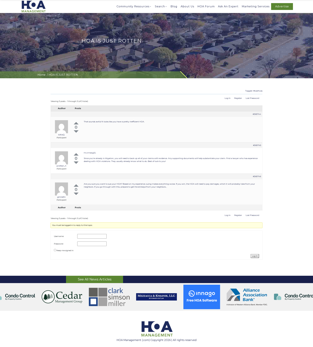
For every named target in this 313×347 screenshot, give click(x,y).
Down (76, 131)
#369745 (257, 145)
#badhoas (257, 91)
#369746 (257, 176)
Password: (59, 243)
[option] (156, 297)
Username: (59, 236)
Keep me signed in (65, 250)
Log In (228, 98)
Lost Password (252, 98)
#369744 (257, 114)
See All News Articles (95, 279)
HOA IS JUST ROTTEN (63, 74)
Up (76, 123)
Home (41, 74)
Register (238, 98)
